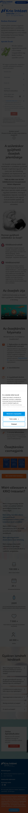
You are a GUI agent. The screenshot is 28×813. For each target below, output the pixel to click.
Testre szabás (13, 419)
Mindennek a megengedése (14, 413)
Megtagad (14, 424)
